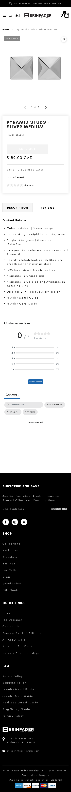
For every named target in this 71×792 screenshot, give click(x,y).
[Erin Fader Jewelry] (37, 15)
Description (17, 207)
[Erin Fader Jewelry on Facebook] (5, 522)
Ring (25, 285)
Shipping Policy (14, 682)
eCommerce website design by (29, 780)
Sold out (27, 149)
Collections (11, 543)
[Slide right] (45, 107)
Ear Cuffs (9, 570)
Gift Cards (10, 590)
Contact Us (10, 626)
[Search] (11, 15)
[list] (35, 68)
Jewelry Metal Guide (23, 297)
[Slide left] (25, 107)
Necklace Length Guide (20, 702)
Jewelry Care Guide (22, 303)
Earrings (8, 563)
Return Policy (12, 676)
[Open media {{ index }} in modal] (35, 68)
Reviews (48, 207)
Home (6, 29)
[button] (35, 347)
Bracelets (9, 556)
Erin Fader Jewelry (26, 770)
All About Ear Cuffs (17, 646)
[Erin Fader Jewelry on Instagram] (14, 522)
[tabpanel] (35, 430)
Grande (32, 275)
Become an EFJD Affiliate (22, 633)
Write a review (35, 381)
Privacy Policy (13, 715)
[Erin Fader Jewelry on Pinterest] (23, 522)
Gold (30, 281)
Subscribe (59, 509)
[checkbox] (30, 412)
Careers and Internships (20, 653)
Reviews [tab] (12, 395)
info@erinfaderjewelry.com (23, 751)
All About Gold (13, 639)
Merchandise (12, 583)
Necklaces (10, 550)
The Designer (12, 619)
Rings (6, 576)
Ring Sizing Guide (16, 709)
